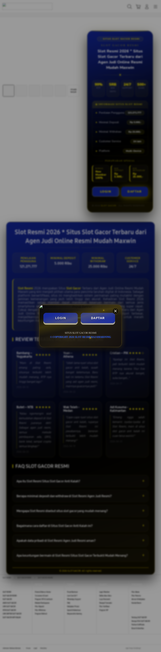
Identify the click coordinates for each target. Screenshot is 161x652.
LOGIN (60, 318)
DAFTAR (98, 318)
